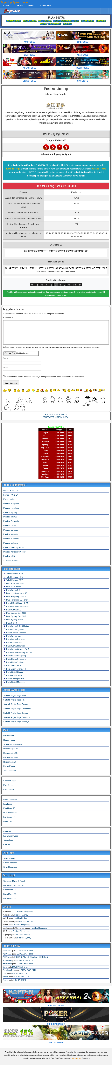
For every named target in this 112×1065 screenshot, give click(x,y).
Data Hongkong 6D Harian (17, 600)
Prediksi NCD (9, 556)
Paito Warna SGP (13, 590)
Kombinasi (7, 804)
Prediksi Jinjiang (56, 89)
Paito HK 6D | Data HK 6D (17, 603)
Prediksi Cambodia (11, 521)
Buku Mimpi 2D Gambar (13, 885)
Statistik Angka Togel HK (13, 700)
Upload (51, 347)
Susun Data (8, 840)
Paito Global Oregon (14, 672)
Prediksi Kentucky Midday (14, 552)
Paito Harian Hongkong (16, 656)
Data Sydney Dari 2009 (16, 613)
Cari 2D (6, 845)
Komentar (8, 318)
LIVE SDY (6, 5)
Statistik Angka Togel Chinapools (17, 709)
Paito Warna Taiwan (14, 636)
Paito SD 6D (11, 623)
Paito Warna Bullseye (15, 639)
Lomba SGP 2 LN (10, 490)
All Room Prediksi (11, 561)
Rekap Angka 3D (10, 753)
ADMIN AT (7, 950)
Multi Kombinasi (10, 813)
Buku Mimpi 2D (9, 890)
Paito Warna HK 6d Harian (17, 606)
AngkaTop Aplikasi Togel (14, 2)
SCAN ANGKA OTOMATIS (56, 414)
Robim (5, 980)
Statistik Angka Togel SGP (14, 695)
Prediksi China (9, 525)
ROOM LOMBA (45, 5)
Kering (5, 977)
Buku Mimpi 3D (9, 894)
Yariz (5, 967)
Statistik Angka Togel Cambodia (16, 717)
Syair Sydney (9, 858)
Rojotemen (7, 960)
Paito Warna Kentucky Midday (19, 652)
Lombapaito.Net (75, 1058)
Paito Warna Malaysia (15, 646)
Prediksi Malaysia (10, 543)
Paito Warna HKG (13, 610)
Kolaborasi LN (9, 817)
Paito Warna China (14, 643)
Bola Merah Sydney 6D (16, 669)
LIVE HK (31, 5)
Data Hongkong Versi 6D (16, 597)
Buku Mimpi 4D (9, 898)
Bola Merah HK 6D (14, 665)
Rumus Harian (9, 740)
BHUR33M (7, 964)
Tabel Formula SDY (14, 580)
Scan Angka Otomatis (12, 744)
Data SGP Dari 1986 (14, 583)
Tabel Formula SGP (14, 573)
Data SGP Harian (13, 587)
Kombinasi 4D (9, 808)
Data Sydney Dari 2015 (16, 616)
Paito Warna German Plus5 (17, 649)
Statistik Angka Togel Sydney (15, 704)
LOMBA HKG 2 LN (25, 950)
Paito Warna (8, 736)
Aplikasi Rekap (99, 168)
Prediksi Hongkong (11, 508)
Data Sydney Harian (14, 619)
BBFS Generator (10, 799)
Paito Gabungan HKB (15, 679)
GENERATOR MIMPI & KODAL (56, 417)
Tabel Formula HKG (14, 577)
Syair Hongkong (10, 867)
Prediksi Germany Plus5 (13, 547)
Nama (6, 358)
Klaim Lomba (8, 499)
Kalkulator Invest (10, 836)
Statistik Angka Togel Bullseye (16, 722)
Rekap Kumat (9, 766)
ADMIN (6, 957)
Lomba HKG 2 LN (10, 495)
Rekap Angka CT (10, 762)
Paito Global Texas (14, 675)
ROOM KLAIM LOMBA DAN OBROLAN (31, 957)
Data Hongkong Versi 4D (16, 593)
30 (74, 284)
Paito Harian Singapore (16, 659)
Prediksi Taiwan (10, 517)
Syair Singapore (10, 863)
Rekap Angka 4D (10, 757)
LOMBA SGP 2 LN (25, 954)
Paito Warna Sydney (15, 629)
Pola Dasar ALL (9, 789)
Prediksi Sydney (10, 512)
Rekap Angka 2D (10, 749)
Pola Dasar (8, 785)
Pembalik (7, 831)
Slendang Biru (9, 970)
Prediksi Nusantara (11, 539)
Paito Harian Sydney (15, 662)
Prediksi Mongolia (10, 534)
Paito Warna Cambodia (16, 633)
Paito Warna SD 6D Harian (17, 626)
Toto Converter (9, 771)
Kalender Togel (13, 168)
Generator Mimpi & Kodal (14, 881)
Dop (4, 973)
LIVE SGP (19, 5)
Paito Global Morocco (15, 682)
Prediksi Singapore (11, 504)
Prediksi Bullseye (10, 530)
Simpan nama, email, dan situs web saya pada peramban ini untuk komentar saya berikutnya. (44, 377)
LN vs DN (7, 821)
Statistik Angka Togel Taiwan (15, 713)
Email (6, 367)
